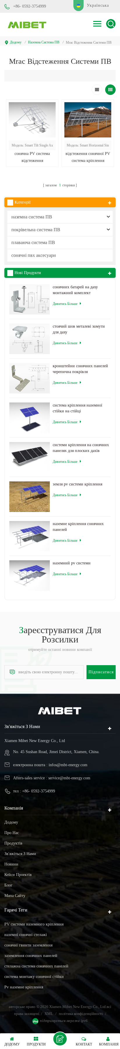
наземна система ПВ (43, 42)
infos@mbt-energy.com (68, 765)
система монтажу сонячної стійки (34, 976)
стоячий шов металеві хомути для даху (79, 329)
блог (8, 885)
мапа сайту (14, 895)
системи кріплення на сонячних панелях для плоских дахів (81, 448)
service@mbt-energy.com (69, 778)
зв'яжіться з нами (20, 854)
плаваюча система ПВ (33, 242)
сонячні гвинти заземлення (28, 945)
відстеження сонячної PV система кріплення (88, 157)
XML (49, 1013)
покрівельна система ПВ (35, 229)
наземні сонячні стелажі (25, 935)
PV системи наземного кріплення (33, 924)
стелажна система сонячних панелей (36, 966)
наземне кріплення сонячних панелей (78, 527)
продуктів (13, 843)
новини (11, 864)
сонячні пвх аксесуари (33, 255)
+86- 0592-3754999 (29, 6)
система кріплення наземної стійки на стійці (77, 408)
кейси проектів (18, 875)
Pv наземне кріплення (23, 987)
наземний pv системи (72, 563)
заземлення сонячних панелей (30, 955)
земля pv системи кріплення (77, 484)
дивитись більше (32, 175)
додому (16, 42)
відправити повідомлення (60, 1039)
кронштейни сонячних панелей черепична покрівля (80, 369)
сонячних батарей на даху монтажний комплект (75, 290)
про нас (11, 833)
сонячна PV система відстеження (32, 157)
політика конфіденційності (81, 1013)
